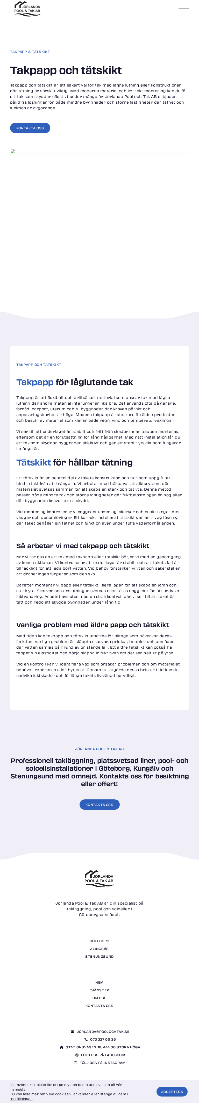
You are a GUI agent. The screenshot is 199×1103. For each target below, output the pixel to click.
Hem (99, 982)
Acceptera (172, 1092)
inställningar (21, 1099)
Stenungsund (99, 956)
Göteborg (99, 941)
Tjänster (99, 990)
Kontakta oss (99, 1006)
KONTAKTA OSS (99, 805)
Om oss (100, 998)
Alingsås (99, 949)
